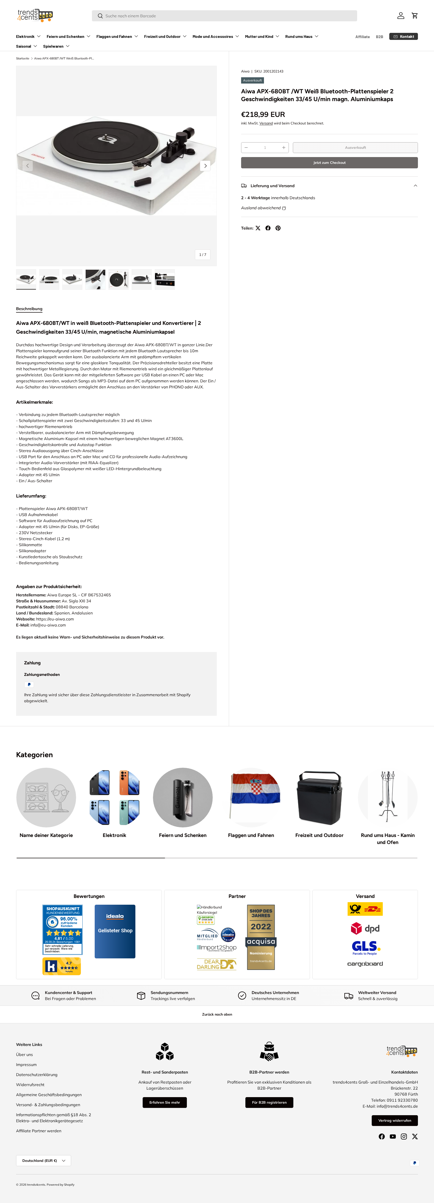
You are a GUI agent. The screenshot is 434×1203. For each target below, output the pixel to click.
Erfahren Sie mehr (164, 1102)
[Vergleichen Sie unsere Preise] (206, 917)
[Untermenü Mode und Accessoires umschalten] (237, 36)
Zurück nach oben (217, 1014)
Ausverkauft (355, 147)
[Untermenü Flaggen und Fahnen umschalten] (136, 36)
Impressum (26, 1064)
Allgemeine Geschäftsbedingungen (49, 1094)
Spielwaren (53, 46)
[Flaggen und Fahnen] (251, 797)
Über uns (24, 1054)
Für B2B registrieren (269, 1102)
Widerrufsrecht (30, 1084)
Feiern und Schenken (65, 36)
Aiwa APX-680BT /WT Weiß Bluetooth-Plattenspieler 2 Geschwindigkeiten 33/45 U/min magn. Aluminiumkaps (64, 58)
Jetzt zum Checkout (329, 162)
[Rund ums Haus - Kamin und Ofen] (388, 797)
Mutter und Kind (259, 36)
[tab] (29, 308)
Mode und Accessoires (213, 36)
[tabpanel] (116, 445)
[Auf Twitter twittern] (258, 228)
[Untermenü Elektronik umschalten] (39, 36)
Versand (266, 123)
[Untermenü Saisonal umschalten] (35, 46)
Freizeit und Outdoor (162, 36)
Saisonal (23, 46)
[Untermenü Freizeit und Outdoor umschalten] (185, 36)
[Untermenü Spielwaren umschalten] (68, 46)
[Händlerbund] (208, 927)
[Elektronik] (114, 797)
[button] (414, 15)
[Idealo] (228, 927)
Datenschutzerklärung (37, 1074)
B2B (379, 36)
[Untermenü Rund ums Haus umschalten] (316, 36)
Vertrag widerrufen (394, 1120)
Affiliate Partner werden (38, 1130)
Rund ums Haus (298, 36)
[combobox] (224, 15)
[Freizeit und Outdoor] (319, 797)
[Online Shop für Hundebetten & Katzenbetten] (217, 954)
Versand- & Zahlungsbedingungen (48, 1104)
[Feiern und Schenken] (183, 797)
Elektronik (25, 36)
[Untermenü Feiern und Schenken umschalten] (88, 36)
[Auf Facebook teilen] (268, 228)
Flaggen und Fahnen (114, 36)
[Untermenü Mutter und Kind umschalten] (277, 36)
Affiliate (362, 36)
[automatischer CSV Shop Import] (217, 945)
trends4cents (36, 1184)
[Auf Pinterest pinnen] (278, 228)
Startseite (22, 58)
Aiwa (245, 71)
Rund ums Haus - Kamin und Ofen (388, 838)
